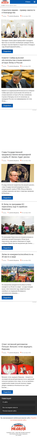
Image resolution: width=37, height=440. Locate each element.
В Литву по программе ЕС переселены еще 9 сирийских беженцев (14, 206)
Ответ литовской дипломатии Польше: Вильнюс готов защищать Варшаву (17, 346)
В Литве (4, 16)
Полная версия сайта (10, 5)
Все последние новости (10, 407)
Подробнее (7, 51)
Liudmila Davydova (14, 16)
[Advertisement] (18, 129)
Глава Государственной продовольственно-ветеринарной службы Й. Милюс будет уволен (16, 154)
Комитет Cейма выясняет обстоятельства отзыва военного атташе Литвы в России (16, 60)
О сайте (5, 402)
